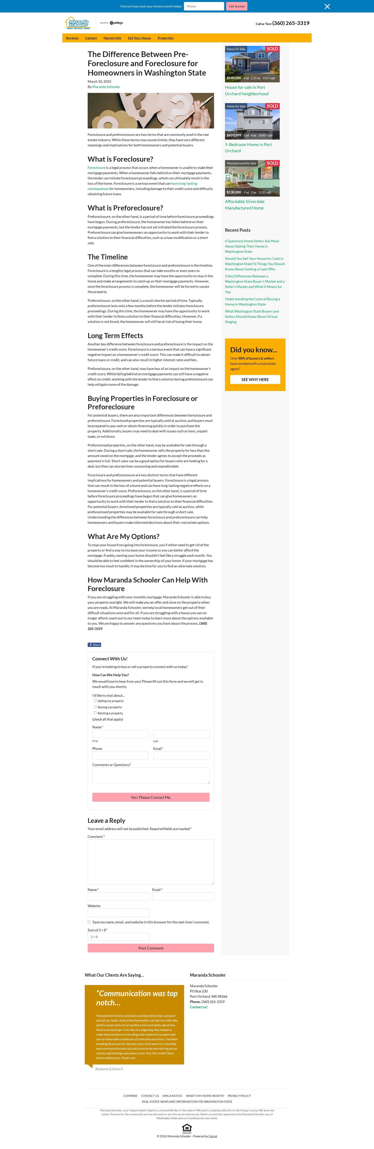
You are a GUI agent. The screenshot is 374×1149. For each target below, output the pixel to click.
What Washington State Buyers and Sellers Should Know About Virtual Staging (252, 316)
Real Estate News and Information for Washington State (187, 1101)
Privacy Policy (239, 1095)
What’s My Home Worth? (205, 1095)
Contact (91, 38)
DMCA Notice (172, 1095)
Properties (166, 38)
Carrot (213, 1136)
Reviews (72, 38)
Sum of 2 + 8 (98, 930)
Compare (130, 1095)
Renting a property (110, 713)
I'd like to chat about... (108, 695)
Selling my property (111, 701)
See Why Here (255, 379)
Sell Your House (139, 38)
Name (97, 727)
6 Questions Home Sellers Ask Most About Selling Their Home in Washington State (252, 246)
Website (94, 906)
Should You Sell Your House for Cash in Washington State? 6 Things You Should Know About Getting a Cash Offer (255, 263)
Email (158, 748)
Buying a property (110, 707)
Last (155, 741)
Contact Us (150, 1095)
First (95, 741)
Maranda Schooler (106, 87)
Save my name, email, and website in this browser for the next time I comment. (151, 922)
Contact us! (199, 1007)
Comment (96, 836)
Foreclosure (97, 167)
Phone (97, 748)
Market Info (112, 38)
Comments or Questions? (111, 764)
